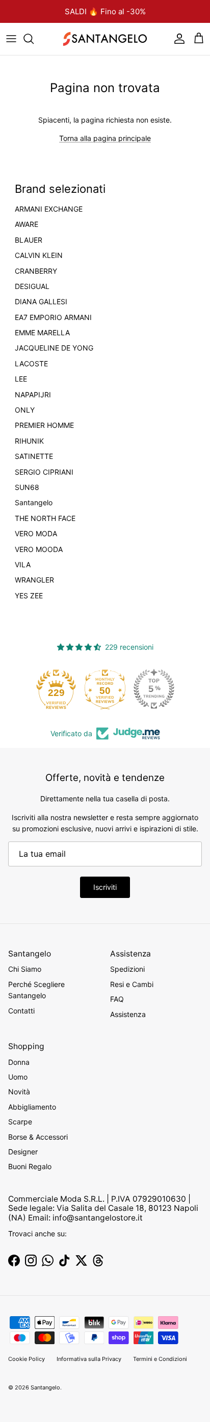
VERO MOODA (39, 549)
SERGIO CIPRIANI (44, 472)
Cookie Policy (26, 1358)
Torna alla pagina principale (105, 138)
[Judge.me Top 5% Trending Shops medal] (154, 689)
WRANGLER (34, 580)
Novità (19, 1091)
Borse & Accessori (38, 1137)
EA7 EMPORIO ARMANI (53, 317)
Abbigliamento (32, 1106)
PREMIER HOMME (44, 425)
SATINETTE (34, 456)
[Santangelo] (105, 39)
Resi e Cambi (131, 984)
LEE (21, 379)
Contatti (21, 1010)
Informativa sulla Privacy (89, 1358)
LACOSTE (31, 364)
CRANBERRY (36, 271)
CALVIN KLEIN (39, 255)
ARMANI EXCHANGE (49, 209)
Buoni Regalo (29, 1166)
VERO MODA (36, 534)
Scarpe (20, 1121)
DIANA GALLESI (41, 302)
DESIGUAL (32, 286)
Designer (23, 1151)
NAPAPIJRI (33, 395)
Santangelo (33, 503)
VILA (23, 565)
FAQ (117, 999)
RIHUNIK (29, 441)
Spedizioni (127, 969)
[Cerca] (33, 38)
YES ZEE (29, 596)
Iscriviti (105, 887)
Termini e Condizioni (160, 1358)
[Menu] (11, 38)
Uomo (18, 1076)
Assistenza (128, 1014)
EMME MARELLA (42, 333)
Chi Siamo (24, 969)
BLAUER (28, 240)
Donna (19, 1062)
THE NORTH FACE (45, 518)
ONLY (25, 410)
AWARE (26, 224)
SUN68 (27, 487)
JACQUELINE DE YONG (54, 348)
